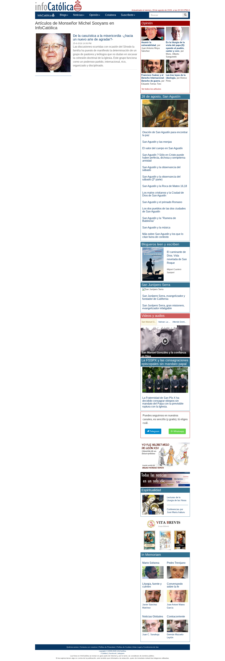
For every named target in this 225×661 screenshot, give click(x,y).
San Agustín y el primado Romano (162, 202)
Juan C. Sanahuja (150, 634)
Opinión (93, 15)
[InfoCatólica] (58, 5)
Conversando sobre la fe (175, 585)
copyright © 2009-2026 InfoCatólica (112, 651)
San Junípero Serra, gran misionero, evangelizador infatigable (163, 307)
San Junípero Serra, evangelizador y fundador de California (163, 297)
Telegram (154, 431)
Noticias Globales (152, 616)
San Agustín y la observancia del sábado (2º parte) (161, 178)
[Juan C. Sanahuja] (153, 625)
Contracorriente (176, 616)
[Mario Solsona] (153, 572)
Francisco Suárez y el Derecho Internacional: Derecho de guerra (152, 78)
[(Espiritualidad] (153, 503)
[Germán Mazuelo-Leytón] (177, 625)
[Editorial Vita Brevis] (165, 534)
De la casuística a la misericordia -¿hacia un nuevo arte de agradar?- (103, 37)
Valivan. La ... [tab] (164, 322)
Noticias (78, 15)
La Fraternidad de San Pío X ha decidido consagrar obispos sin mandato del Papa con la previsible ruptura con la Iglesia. (162, 402)
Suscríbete (127, 15)
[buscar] (185, 15)
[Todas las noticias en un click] (165, 479)
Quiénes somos (72, 647)
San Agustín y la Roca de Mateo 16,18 (164, 186)
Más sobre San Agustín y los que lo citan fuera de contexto (162, 235)
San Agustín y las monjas (157, 141)
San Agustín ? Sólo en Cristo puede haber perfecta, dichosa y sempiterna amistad (163, 157)
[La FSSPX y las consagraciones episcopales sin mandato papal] (165, 380)
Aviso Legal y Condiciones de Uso (146, 647)
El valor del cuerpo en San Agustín (162, 148)
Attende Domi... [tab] (179, 322)
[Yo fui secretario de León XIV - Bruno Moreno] (165, 456)
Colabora (110, 15)
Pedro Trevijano (176, 562)
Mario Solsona (150, 562)
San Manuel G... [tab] (149, 322)
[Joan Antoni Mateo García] (177, 596)
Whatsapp (178, 431)
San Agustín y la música (156, 227)
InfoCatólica (45, 15)
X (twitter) (104, 653)
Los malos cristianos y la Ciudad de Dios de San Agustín (163, 194)
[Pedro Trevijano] (177, 572)
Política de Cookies (124, 647)
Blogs (63, 15)
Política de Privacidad (107, 647)
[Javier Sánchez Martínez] (153, 596)
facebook (112, 653)
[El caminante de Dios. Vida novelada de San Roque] (153, 264)
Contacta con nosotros (88, 647)
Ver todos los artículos (151, 89)
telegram (121, 653)
